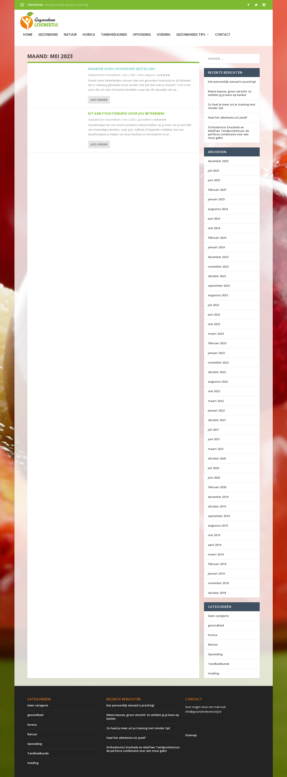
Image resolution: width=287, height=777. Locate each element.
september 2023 (219, 285)
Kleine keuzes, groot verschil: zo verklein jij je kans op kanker (229, 93)
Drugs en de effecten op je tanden (66, 5)
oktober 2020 (217, 458)
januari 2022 (216, 410)
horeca (89, 35)
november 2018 (218, 583)
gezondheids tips (190, 35)
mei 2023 (214, 324)
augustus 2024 (218, 209)
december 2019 (218, 497)
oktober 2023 (217, 276)
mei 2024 (214, 228)
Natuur (70, 35)
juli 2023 (213, 305)
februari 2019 (217, 564)
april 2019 (214, 545)
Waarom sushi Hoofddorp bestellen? (121, 69)
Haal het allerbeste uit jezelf (227, 117)
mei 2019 (214, 535)
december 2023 (218, 257)
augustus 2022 (218, 381)
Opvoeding (142, 35)
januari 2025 (216, 199)
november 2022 (218, 362)
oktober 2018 (217, 593)
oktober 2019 (217, 506)
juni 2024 (214, 218)
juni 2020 (214, 477)
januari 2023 (216, 353)
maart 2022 (216, 401)
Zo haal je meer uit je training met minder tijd (231, 106)
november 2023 (218, 266)
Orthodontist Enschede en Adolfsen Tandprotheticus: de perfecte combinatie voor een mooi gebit (228, 132)
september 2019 (219, 516)
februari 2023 (217, 343)
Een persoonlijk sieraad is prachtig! (232, 81)
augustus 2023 (218, 295)
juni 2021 (214, 439)
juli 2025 (213, 170)
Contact (222, 35)
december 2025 (218, 161)
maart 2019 (216, 554)
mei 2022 (214, 391)
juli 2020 (213, 468)
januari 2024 (216, 247)
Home (27, 35)
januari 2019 (216, 573)
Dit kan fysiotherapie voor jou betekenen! (126, 113)
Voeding (163, 35)
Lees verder (99, 100)
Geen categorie (146, 75)
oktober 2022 (217, 372)
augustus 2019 (218, 525)
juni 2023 (214, 314)
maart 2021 (216, 449)
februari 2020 (217, 487)
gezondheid (48, 35)
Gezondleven (113, 75)
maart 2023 (216, 333)
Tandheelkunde (114, 35)
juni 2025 (214, 180)
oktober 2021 (217, 420)
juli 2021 (213, 429)
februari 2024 (217, 237)
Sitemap (191, 735)
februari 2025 (217, 190)
